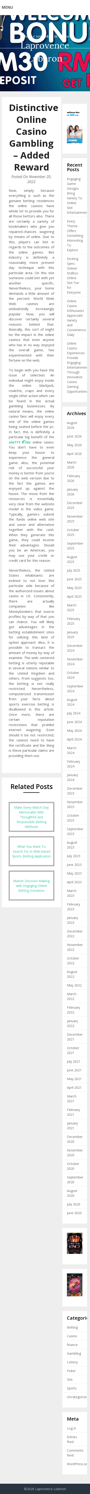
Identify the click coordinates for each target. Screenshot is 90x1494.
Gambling (74, 1353)
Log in (71, 1428)
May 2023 (74, 873)
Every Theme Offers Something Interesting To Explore (75, 235)
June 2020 (74, 1213)
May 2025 (74, 588)
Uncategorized (78, 1397)
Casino (72, 1336)
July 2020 (73, 1204)
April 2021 (74, 1087)
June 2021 (74, 1070)
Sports (72, 1388)
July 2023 (73, 856)
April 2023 (74, 882)
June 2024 (74, 722)
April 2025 (74, 596)
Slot (70, 1379)
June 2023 (74, 864)
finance (72, 1345)
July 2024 (73, 713)
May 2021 (74, 1079)
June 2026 (74, 436)
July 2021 (73, 1061)
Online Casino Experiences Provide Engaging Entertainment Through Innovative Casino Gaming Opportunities (77, 367)
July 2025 (73, 570)
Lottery (72, 1362)
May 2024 (74, 730)
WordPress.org (78, 1464)
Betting (72, 1327)
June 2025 (74, 579)
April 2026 (74, 453)
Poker (71, 1371)
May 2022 (74, 985)
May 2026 (74, 445)
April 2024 (74, 739)
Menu (7, 7)
